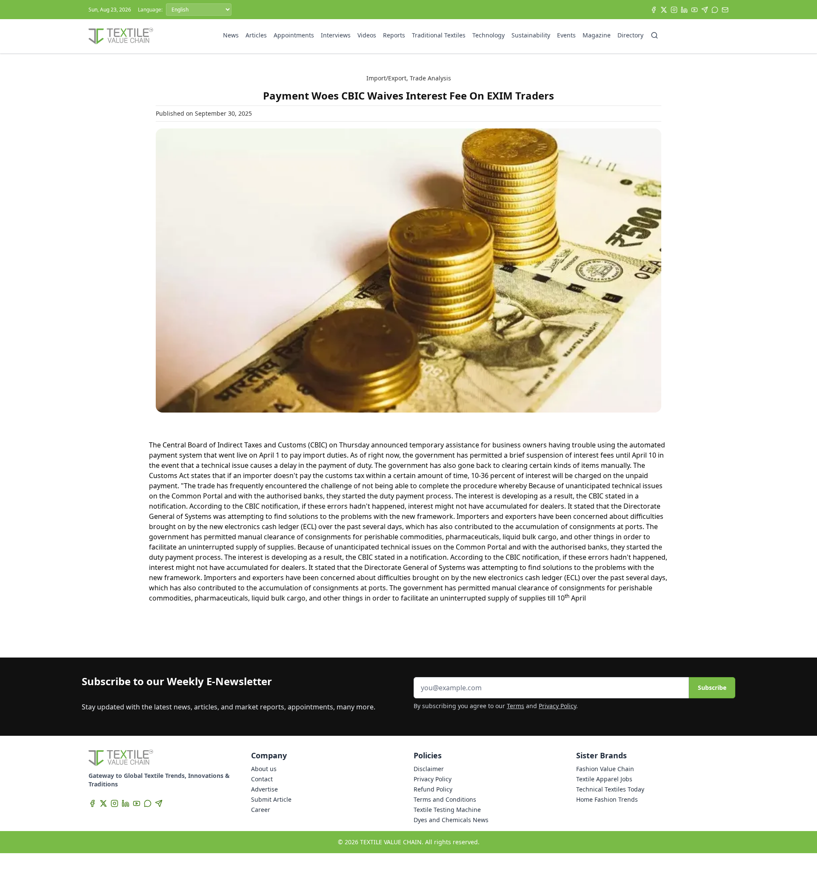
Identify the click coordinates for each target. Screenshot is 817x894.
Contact (262, 779)
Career (260, 810)
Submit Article (271, 799)
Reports (394, 35)
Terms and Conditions (445, 799)
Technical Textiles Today (610, 789)
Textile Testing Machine (447, 810)
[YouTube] (694, 9)
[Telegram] (704, 9)
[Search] (654, 35)
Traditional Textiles (439, 35)
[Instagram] (674, 9)
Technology (488, 35)
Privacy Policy (557, 706)
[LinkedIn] (684, 9)
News (231, 35)
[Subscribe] (725, 9)
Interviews (336, 35)
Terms (515, 706)
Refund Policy (433, 789)
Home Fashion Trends (607, 799)
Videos (366, 35)
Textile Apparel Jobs (604, 779)
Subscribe (712, 687)
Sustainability (530, 35)
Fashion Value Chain (605, 769)
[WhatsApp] (714, 9)
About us (264, 769)
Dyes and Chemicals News (451, 820)
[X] (663, 9)
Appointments (294, 35)
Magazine (597, 35)
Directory (630, 35)
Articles (256, 35)
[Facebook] (653, 9)
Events (566, 35)
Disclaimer (429, 769)
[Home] (121, 36)
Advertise (264, 789)
